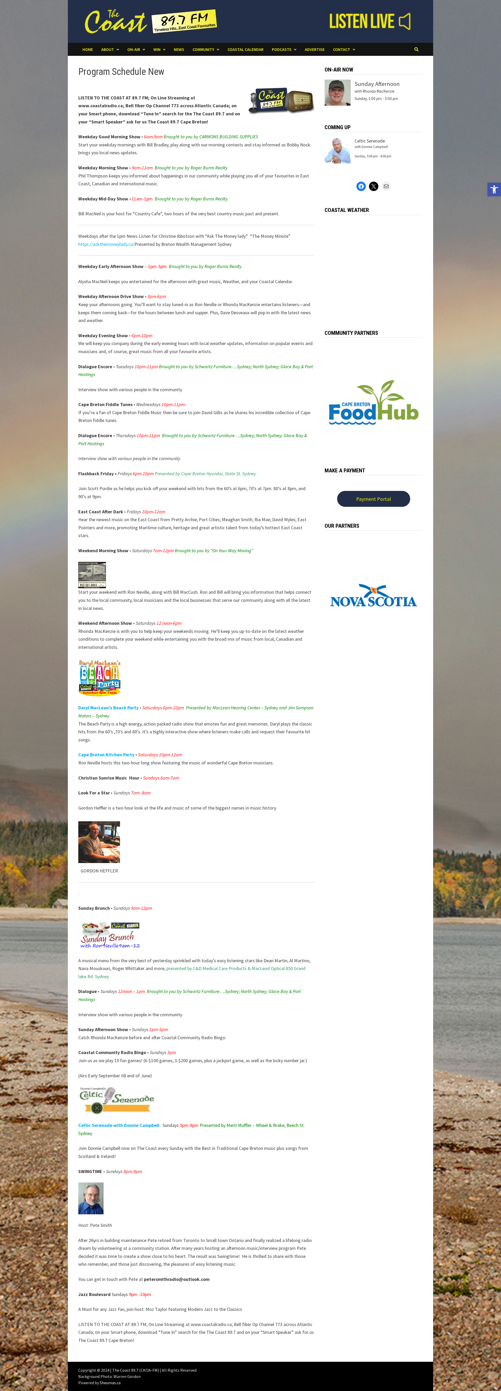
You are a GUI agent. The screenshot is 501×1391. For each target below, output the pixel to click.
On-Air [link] (133, 49)
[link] (494, 189)
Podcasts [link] (281, 49)
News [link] (179, 49)
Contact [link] (341, 49)
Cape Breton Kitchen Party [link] (106, 755)
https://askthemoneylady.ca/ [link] (106, 244)
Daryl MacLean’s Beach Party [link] (108, 708)
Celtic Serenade (370, 141)
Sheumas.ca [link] (110, 1382)
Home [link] (87, 49)
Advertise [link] (315, 49)
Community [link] (203, 49)
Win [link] (156, 49)
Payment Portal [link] (373, 499)
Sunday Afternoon (377, 83)
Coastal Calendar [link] (246, 49)
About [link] (107, 49)
